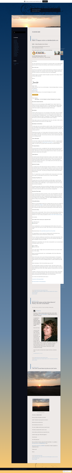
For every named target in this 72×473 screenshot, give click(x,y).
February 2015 (16, 43)
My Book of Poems (45, 290)
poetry (53, 358)
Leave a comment (34, 459)
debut (43, 358)
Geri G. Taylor (50, 358)
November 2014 (16, 47)
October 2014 (16, 48)
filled (48, 456)
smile (33, 292)
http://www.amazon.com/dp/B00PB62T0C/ (39, 443)
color (45, 456)
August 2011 (16, 54)
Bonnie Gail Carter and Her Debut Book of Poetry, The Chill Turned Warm (43, 303)
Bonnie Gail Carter (36, 358)
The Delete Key (38, 310)
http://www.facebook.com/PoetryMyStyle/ (39, 281)
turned (35, 292)
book (40, 358)
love (56, 291)
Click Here (43, 50)
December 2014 (16, 46)
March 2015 (15, 42)
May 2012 (15, 53)
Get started (45, 1)
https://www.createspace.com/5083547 (38, 445)
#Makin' (45, 291)
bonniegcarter (36, 9)
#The (53, 291)
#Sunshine (51, 291)
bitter (38, 456)
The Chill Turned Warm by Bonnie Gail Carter (44, 368)
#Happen (35, 291)
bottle (39, 456)
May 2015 (15, 41)
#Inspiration (40, 291)
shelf (56, 456)
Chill (55, 291)
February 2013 (16, 52)
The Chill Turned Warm (43, 314)
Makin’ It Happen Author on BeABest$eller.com (45, 40)
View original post (35, 353)
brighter (42, 456)
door (46, 456)
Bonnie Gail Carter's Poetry (38, 290)
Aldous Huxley (35, 89)
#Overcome (47, 291)
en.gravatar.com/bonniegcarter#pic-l (38, 279)
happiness (50, 456)
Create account (16, 63)
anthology (35, 456)
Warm (37, 292)
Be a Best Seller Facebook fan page (56, 214)
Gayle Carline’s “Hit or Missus (48, 142)
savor (55, 456)
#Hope (38, 291)
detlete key (46, 358)
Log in (15, 64)
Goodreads (41, 204)
